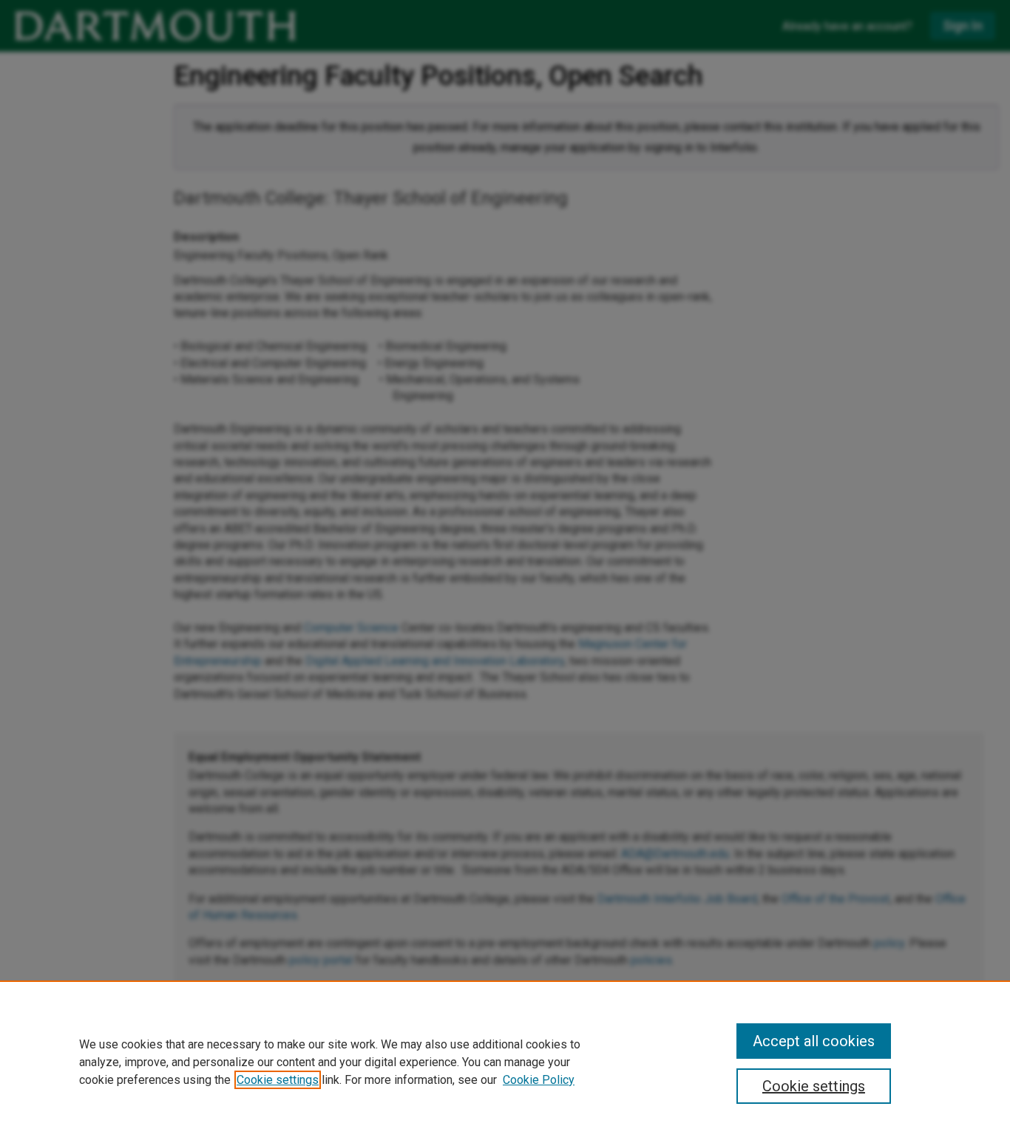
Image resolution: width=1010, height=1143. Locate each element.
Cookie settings (278, 1080)
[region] (505, 1061)
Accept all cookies (814, 1041)
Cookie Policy (539, 1080)
